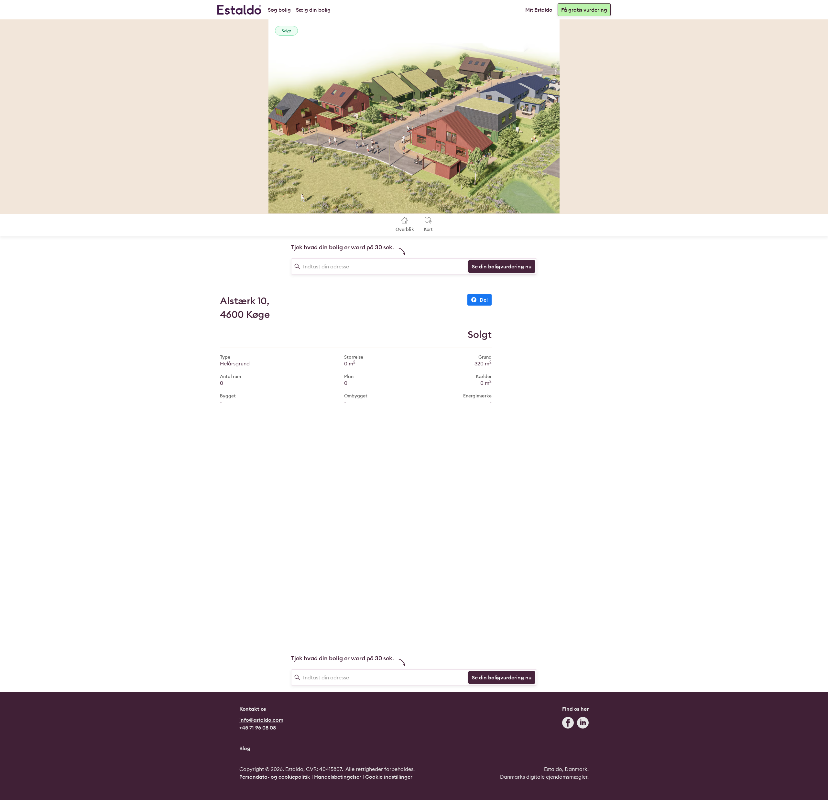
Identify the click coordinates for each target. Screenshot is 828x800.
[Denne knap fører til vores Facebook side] (568, 724)
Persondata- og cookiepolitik (275, 776)
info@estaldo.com (261, 720)
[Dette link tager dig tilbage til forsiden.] (239, 9)
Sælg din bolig (313, 9)
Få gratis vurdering (584, 9)
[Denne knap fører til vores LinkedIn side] (583, 724)
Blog (244, 748)
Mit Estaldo (538, 9)
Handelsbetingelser (338, 776)
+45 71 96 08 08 (257, 727)
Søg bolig (279, 9)
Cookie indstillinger (388, 776)
